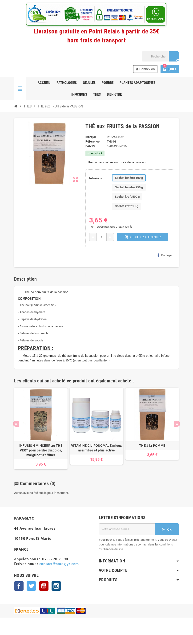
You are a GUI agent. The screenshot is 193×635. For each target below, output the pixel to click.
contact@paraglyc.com (59, 563)
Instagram (56, 586)
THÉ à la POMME (152, 445)
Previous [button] (16, 424)
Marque (90, 137)
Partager (167, 255)
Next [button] (177, 424)
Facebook (19, 586)
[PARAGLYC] (23, 62)
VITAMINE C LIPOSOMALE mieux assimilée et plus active (96, 448)
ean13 (90, 146)
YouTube (43, 586)
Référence (92, 141)
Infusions (95, 178)
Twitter (31, 586)
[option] (41, 428)
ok (169, 529)
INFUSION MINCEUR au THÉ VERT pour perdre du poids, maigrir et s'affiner (40, 450)
